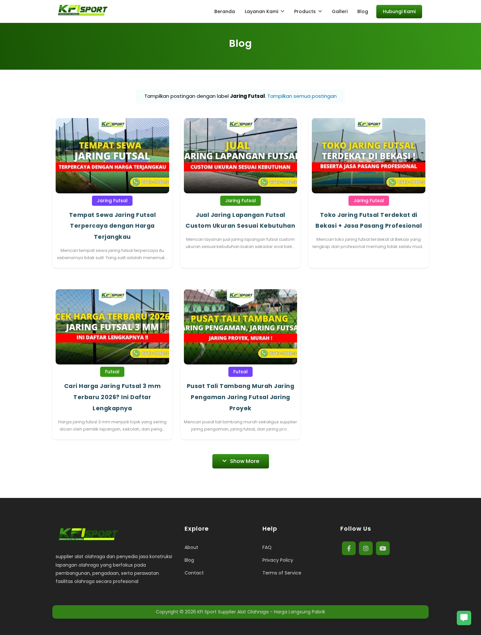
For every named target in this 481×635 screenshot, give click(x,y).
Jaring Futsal (112, 200)
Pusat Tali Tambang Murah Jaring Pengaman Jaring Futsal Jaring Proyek (240, 397)
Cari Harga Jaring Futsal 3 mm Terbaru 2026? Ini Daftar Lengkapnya (112, 397)
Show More (244, 461)
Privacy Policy (277, 560)
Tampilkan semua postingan (302, 96)
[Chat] (464, 618)
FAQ (267, 547)
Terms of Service (281, 573)
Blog (189, 560)
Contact (194, 573)
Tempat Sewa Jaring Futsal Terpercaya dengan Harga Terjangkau (112, 226)
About (191, 547)
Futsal (112, 371)
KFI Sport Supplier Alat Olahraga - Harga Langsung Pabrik (261, 612)
